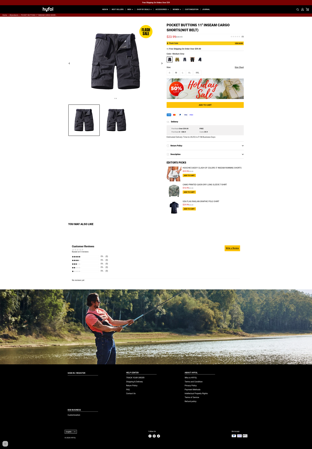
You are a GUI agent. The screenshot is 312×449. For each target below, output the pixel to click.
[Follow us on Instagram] (154, 436)
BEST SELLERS (118, 9)
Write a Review (232, 248)
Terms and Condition (194, 382)
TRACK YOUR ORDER (135, 377)
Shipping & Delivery (134, 382)
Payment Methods (192, 389)
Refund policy (190, 401)
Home (4, 15)
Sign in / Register (76, 373)
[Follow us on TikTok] (158, 436)
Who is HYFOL (191, 377)
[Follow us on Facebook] (149, 436)
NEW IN (105, 9)
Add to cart (205, 105)
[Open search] (297, 9)
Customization (74, 415)
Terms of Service (192, 397)
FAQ (128, 389)
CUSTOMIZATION (191, 9)
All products (13, 15)
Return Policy (131, 385)
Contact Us (131, 393)
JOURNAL (206, 9)
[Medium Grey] (170, 59)
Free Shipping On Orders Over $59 (156, 2)
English (68, 432)
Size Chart (239, 67)
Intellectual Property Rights (196, 393)
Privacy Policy (191, 385)
